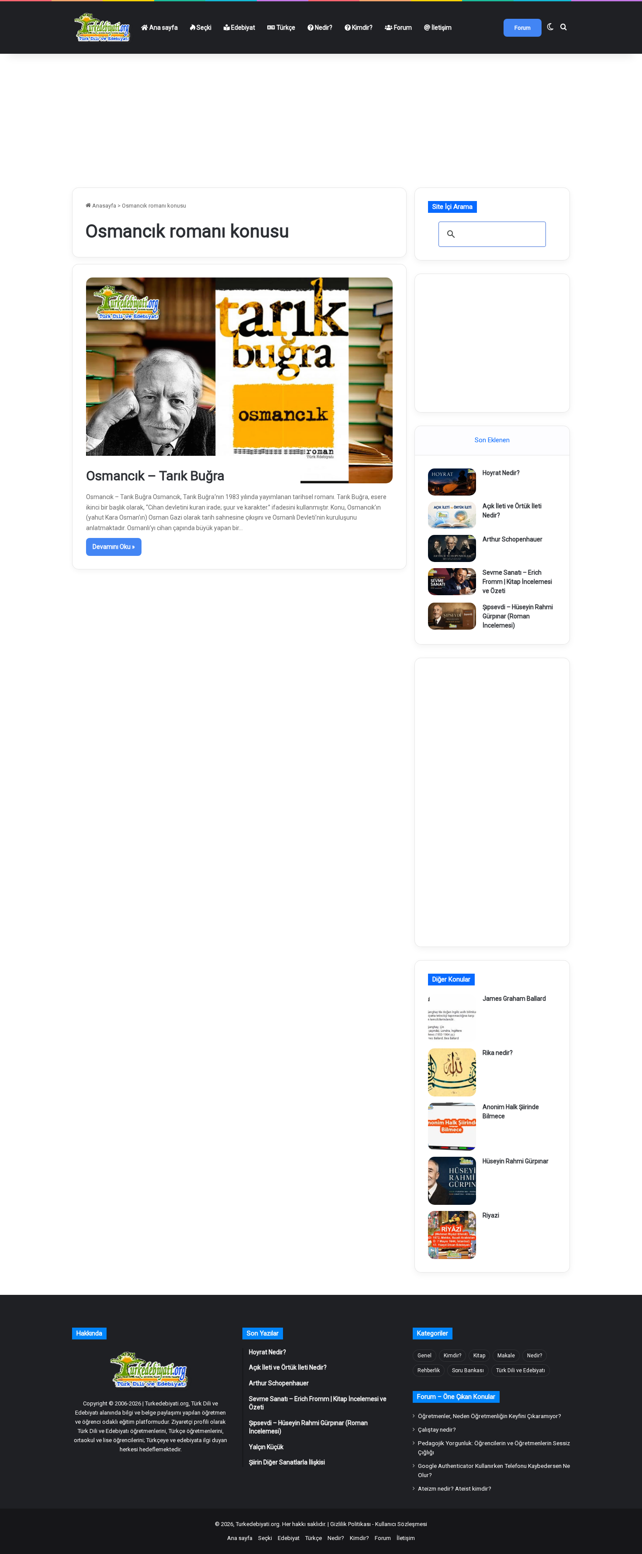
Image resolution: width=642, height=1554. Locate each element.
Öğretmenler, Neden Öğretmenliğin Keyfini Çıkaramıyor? (489, 1415)
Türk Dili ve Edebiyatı (520, 1370)
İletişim (441, 27)
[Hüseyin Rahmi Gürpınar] (452, 1181)
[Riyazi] (452, 1235)
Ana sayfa (163, 27)
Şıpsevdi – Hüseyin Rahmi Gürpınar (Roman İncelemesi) (518, 616)
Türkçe (285, 27)
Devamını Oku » (114, 546)
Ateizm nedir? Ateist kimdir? (454, 1488)
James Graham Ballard (514, 998)
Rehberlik (429, 1370)
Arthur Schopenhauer (512, 539)
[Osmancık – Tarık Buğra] (239, 380)
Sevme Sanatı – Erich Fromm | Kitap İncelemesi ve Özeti (517, 581)
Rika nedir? (498, 1052)
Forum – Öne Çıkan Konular (456, 1397)
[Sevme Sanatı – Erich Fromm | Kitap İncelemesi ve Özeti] (452, 581)
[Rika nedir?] (452, 1072)
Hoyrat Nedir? (501, 472)
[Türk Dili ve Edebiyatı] (103, 27)
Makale (506, 1356)
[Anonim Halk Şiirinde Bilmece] (452, 1127)
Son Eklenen (492, 440)
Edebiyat (242, 27)
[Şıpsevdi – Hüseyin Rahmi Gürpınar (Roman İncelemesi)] (452, 616)
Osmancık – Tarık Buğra (155, 475)
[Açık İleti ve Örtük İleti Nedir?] (452, 515)
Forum (402, 27)
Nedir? (323, 27)
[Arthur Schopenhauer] (452, 548)
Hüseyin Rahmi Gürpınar (516, 1161)
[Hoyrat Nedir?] (452, 482)
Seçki (203, 27)
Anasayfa (103, 205)
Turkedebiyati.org (258, 1524)
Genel (424, 1356)
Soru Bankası (468, 1370)
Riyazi (491, 1215)
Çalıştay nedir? (437, 1429)
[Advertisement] (321, 117)
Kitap (479, 1356)
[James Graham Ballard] (452, 1018)
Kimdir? (362, 27)
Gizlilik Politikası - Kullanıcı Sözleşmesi (378, 1524)
